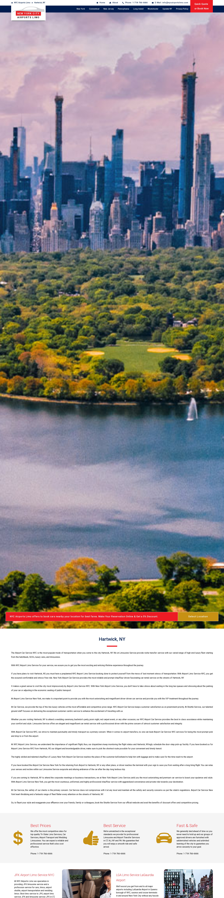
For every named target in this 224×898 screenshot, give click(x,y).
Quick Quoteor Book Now (201, 6)
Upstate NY (167, 9)
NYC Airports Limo (22, 3)
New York (81, 9)
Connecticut (94, 9)
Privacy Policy (182, 9)
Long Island (138, 9)
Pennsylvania (123, 9)
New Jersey (108, 9)
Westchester (153, 9)
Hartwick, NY (39, 3)
